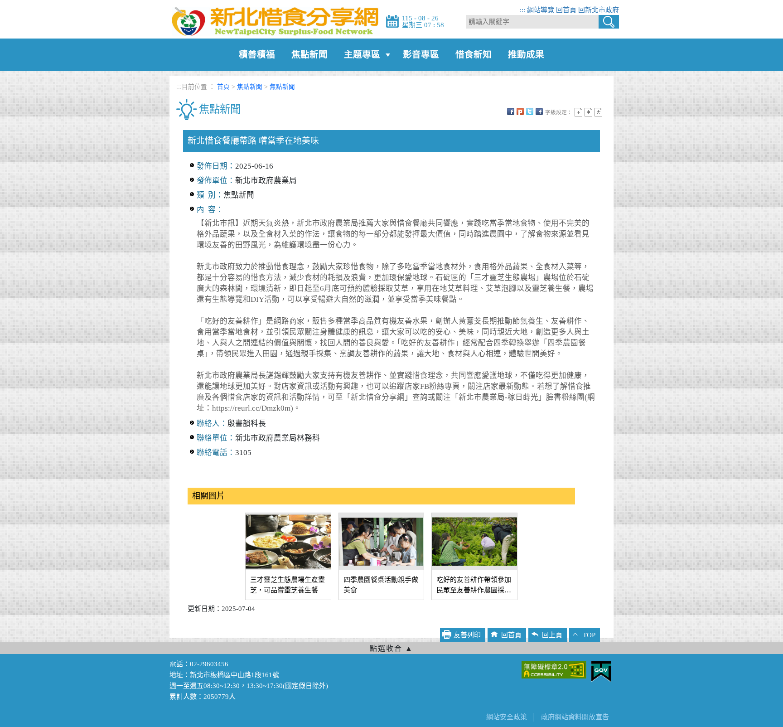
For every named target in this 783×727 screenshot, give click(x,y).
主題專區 (362, 54)
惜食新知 (473, 54)
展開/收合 (391, 648)
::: (522, 10)
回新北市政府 (598, 10)
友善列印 (539, 111)
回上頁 (552, 635)
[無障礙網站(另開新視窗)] (554, 669)
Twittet (529, 111)
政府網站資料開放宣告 (575, 717)
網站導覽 (540, 10)
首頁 (223, 86)
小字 (578, 112)
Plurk (520, 111)
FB (510, 111)
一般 (588, 112)
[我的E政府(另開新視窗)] (601, 670)
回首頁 (566, 10)
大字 (598, 112)
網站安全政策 (506, 717)
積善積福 (257, 54)
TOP (589, 635)
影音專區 (421, 54)
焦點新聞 (309, 54)
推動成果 (526, 54)
